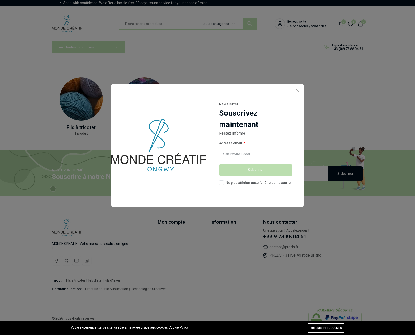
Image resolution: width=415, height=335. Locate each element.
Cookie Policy (179, 327)
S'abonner (255, 169)
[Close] (297, 90)
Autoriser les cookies (326, 327)
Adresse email (230, 143)
